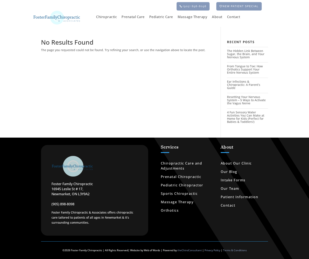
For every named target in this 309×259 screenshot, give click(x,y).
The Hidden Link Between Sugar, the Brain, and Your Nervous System (245, 54)
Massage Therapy (192, 17)
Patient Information (239, 197)
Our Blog (229, 171)
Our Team (230, 188)
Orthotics (170, 210)
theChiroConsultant (189, 250)
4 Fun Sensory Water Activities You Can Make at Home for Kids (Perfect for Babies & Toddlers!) (245, 117)
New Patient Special (241, 6)
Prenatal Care (133, 17)
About (217, 17)
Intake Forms (233, 180)
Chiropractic (106, 17)
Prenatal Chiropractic (181, 176)
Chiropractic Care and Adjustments (181, 166)
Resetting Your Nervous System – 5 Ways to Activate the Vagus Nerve (246, 100)
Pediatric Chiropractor (182, 185)
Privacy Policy (212, 250)
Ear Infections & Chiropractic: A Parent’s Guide (243, 85)
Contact (233, 17)
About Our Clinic (236, 163)
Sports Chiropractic (179, 193)
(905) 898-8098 (194, 6)
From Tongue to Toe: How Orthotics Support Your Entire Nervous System (245, 69)
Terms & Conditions (235, 250)
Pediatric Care (161, 17)
